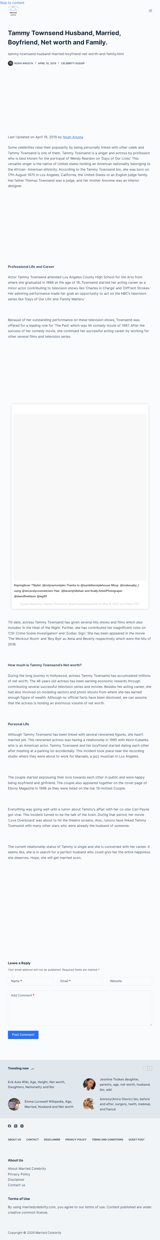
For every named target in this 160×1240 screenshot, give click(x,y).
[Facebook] (9, 1126)
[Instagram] (22, 1126)
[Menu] (150, 10)
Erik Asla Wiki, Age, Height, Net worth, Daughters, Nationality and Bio (36, 1084)
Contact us (16, 1185)
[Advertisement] (80, 103)
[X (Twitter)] (15, 1126)
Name (16, 981)
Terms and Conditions (107, 1139)
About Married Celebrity (27, 1168)
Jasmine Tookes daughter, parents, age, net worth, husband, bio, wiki (125, 1084)
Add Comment (22, 995)
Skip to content (12, 3)
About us (14, 1139)
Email (65, 981)
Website (116, 981)
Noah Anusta (73, 137)
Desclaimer (52, 1139)
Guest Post (137, 1139)
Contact (32, 1139)
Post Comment (23, 1035)
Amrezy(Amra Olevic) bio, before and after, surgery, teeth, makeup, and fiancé (125, 1104)
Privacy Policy (76, 1139)
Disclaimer (16, 1179)
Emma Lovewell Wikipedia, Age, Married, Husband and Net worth (49, 1104)
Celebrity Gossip (73, 63)
